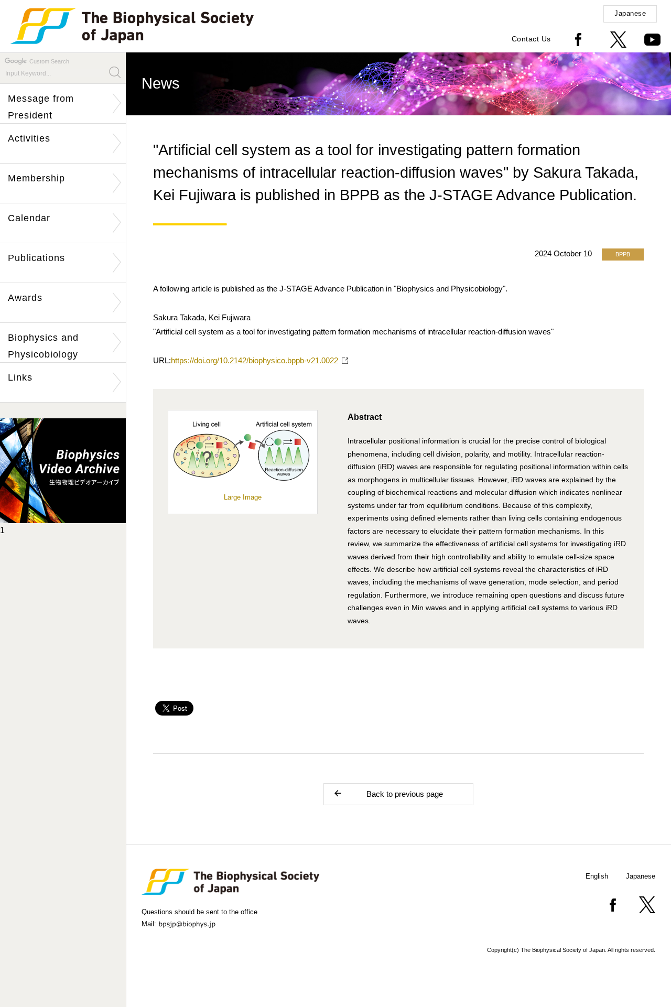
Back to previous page (404, 793)
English (597, 876)
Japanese (630, 13)
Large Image (243, 497)
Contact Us (531, 39)
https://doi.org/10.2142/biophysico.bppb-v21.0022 (254, 360)
